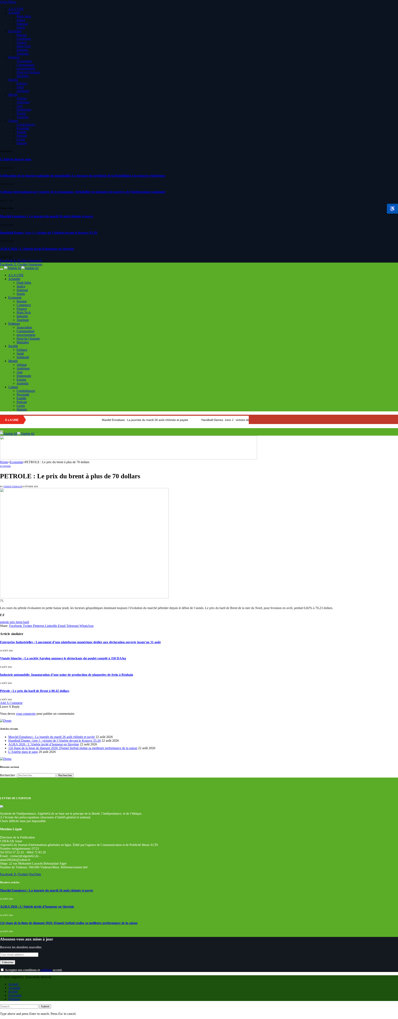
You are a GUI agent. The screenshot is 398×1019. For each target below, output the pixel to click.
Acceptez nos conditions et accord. (33, 970)
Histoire (22, 143)
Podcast (22, 135)
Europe (21, 113)
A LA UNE (16, 9)
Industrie (22, 50)
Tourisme (23, 53)
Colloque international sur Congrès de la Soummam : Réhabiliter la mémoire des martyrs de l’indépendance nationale (82, 192)
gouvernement (26, 68)
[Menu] (1, 269)
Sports (21, 27)
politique (46, 970)
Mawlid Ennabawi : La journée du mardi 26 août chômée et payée (46, 216)
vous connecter (26, 713)
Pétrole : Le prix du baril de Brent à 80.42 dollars (34, 691)
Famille (21, 132)
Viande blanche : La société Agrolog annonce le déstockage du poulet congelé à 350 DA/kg (63, 658)
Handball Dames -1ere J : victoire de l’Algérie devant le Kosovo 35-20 (48, 232)
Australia (22, 117)
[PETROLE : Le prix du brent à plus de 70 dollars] (84, 597)
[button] (392, 209)
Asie (20, 106)
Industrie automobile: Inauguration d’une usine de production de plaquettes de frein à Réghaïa (66, 674)
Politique (14, 57)
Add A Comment (11, 703)
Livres (21, 139)
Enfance (22, 83)
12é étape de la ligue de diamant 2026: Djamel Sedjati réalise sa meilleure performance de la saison (72, 748)
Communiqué (25, 65)
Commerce (24, 38)
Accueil (13, 984)
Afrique (22, 98)
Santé (20, 87)
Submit (45, 1006)
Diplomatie (24, 109)
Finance (22, 42)
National (22, 23)
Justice (21, 20)
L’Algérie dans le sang (15, 159)
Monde (13, 94)
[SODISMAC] (128, 458)
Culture (13, 120)
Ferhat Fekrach (13, 486)
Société (13, 79)
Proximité (23, 128)
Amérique (23, 102)
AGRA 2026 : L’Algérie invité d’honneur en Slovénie (37, 249)
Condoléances (26, 124)
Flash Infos (24, 16)
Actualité (14, 12)
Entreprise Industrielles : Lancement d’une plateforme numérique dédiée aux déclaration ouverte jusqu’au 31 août (80, 642)
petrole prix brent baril (14, 622)
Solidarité (23, 91)
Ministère (23, 76)
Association (24, 61)
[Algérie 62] (21, 268)
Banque (22, 35)
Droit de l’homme (28, 72)
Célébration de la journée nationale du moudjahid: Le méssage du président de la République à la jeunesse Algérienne (82, 175)
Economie (15, 31)
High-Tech (24, 46)
